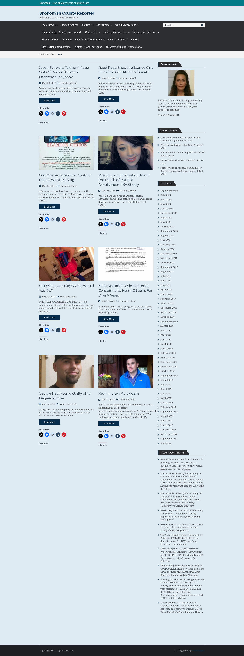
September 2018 (169, 231)
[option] (96, 3)
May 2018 (165, 240)
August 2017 (166, 271)
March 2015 (166, 402)
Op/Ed (65, 39)
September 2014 (169, 411)
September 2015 (169, 375)
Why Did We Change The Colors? (177, 145)
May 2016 (165, 339)
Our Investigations (125, 25)
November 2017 (168, 258)
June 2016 (165, 335)
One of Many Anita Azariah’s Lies (177, 160)
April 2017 (165, 289)
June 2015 (165, 389)
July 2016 (165, 330)
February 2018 (168, 244)
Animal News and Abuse (88, 47)
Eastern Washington (115, 32)
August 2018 (166, 235)
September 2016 (169, 321)
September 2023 (169, 190)
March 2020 (166, 208)
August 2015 (166, 380)
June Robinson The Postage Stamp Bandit (182, 152)
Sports (134, 39)
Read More (49, 101)
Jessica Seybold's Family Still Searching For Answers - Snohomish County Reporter (181, 513)
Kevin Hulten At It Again (118, 393)
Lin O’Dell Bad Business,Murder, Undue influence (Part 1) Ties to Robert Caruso (181, 595)
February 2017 (168, 299)
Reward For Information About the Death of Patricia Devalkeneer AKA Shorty (124, 180)
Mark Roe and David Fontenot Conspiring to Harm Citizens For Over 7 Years (125, 290)
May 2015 (165, 393)
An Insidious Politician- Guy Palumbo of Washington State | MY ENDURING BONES (181, 462)
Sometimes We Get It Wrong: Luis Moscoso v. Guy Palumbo (182, 558)
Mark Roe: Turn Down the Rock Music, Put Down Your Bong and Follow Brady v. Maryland (182, 572)
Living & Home (116, 39)
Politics (86, 25)
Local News (48, 25)
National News (50, 39)
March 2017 (166, 294)
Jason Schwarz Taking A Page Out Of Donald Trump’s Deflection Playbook (64, 72)
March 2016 (166, 348)
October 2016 (167, 317)
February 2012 (168, 429)
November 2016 (168, 312)
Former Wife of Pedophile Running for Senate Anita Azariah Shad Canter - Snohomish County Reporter (181, 476)
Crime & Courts (69, 25)
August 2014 (166, 416)
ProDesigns (198, 650)
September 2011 (168, 438)
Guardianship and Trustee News (124, 47)
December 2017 (168, 253)
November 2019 (168, 213)
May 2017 (165, 285)
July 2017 (165, 276)
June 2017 (165, 280)
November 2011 (168, 434)
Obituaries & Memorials (88, 39)
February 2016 (168, 353)
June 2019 (165, 217)
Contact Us (91, 32)
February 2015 (168, 407)
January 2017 (167, 303)
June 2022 (165, 199)
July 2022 (165, 195)
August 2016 (166, 326)
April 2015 (165, 398)
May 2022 (165, 204)
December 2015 (168, 362)
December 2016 (168, 308)
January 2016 (167, 357)
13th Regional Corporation (56, 47)
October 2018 (167, 226)
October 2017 (167, 262)
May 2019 (165, 222)
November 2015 (168, 366)
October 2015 (167, 371)
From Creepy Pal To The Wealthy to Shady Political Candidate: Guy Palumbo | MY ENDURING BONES (181, 552)
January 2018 (167, 249)
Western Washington (144, 32)
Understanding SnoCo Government (61, 32)
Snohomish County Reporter (66, 13)
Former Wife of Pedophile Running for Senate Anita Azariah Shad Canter (93, 3)
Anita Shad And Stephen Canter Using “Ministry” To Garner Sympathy (180, 502)
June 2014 (165, 420)
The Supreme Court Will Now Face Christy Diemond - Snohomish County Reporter (180, 605)
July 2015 (165, 384)
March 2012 (166, 425)
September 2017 (169, 267)
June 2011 (165, 443)
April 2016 (165, 344)
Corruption (102, 25)
